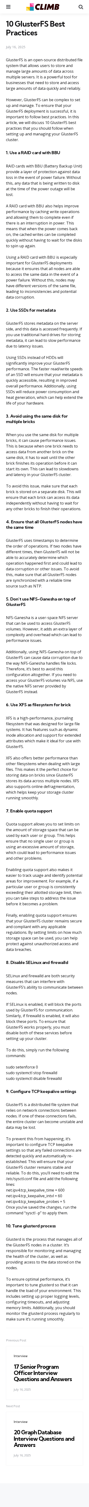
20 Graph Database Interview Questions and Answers (44, 1438)
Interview (21, 1356)
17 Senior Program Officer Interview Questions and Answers (43, 1373)
